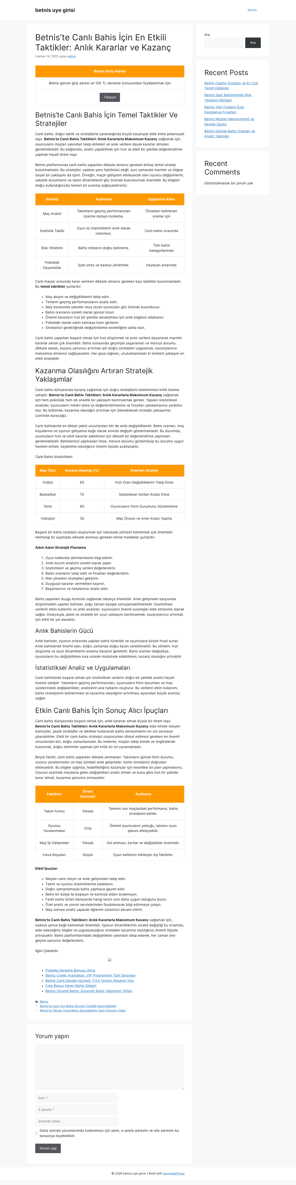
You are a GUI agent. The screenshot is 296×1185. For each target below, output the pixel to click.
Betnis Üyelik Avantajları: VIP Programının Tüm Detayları (91, 975)
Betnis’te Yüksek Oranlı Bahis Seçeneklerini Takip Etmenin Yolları (83, 1010)
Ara (207, 35)
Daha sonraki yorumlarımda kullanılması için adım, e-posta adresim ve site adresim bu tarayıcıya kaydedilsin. (109, 1133)
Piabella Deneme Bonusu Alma (70, 970)
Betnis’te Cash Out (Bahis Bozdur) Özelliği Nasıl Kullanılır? (78, 1006)
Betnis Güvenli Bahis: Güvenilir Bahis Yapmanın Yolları (89, 991)
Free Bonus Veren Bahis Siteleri (71, 986)
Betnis (252, 10)
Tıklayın (110, 97)
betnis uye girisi (55, 10)
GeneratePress (174, 1173)
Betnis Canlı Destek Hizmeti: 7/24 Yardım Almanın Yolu (90, 981)
